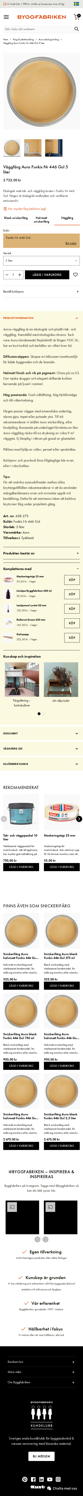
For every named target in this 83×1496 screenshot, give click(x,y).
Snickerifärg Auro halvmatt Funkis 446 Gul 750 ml (61, 1036)
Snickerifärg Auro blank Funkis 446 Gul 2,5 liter (60, 1116)
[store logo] (41, 17)
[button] (34, 148)
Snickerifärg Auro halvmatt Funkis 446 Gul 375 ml (20, 956)
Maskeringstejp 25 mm (30, 576)
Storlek (7, 253)
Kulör (6, 230)
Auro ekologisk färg (49, 39)
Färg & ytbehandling (23, 39)
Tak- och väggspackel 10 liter (20, 837)
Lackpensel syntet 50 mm (31, 605)
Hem (5, 39)
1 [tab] (39, 713)
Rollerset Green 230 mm (31, 619)
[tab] (41, 291)
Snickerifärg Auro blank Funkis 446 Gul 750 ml (20, 1036)
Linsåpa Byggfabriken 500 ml (34, 590)
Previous (4, 819)
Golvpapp (23, 634)
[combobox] (38, 29)
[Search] (76, 29)
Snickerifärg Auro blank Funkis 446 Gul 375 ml (60, 956)
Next (79, 819)
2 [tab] (44, 713)
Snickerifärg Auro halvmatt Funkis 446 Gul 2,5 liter (20, 1116)
